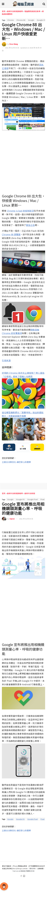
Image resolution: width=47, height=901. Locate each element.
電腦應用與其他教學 (32, 11)
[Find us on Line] (24, 876)
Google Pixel (32, 499)
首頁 (3, 11)
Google (31, 20)
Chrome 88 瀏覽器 (11, 234)
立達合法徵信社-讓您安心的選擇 (16, 461)
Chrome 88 (21, 20)
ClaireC (12, 519)
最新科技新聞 (29, 493)
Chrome (10, 20)
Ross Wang (14, 44)
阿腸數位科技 (29, 871)
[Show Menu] (3, 3)
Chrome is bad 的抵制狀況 (20, 210)
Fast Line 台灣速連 (19, 871)
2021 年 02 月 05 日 (26, 519)
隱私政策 (32, 868)
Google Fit (20, 499)
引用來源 (6, 360)
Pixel (42, 499)
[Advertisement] (23, 471)
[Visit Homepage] (23, 3)
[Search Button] (44, 3)
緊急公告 (30, 225)
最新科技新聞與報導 (15, 11)
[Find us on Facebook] (21, 876)
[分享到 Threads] (38, 56)
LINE (43, 56)
